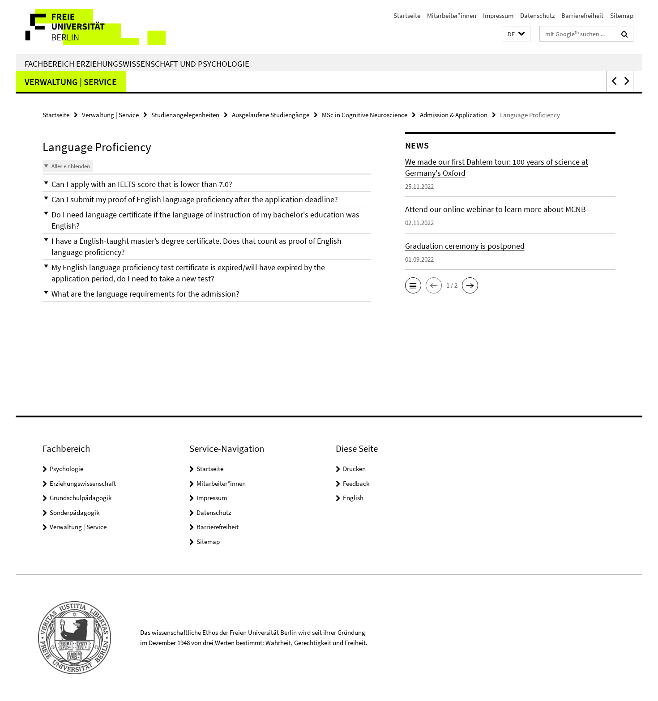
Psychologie (66, 468)
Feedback (356, 483)
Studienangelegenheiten (185, 114)
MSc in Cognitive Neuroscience (364, 114)
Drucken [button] (354, 468)
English (353, 497)
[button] (516, 34)
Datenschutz (537, 15)
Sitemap (621, 15)
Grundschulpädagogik (80, 497)
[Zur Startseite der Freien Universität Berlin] (91, 27)
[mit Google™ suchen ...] (624, 34)
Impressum (498, 15)
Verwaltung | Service (71, 81)
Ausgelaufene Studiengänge (270, 114)
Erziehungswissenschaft (83, 483)
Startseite (406, 15)
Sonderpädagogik (74, 512)
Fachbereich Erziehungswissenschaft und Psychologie (137, 63)
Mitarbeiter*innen (451, 15)
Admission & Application (453, 114)
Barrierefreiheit (582, 15)
